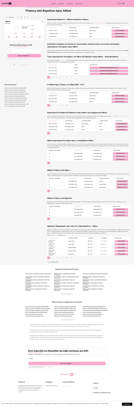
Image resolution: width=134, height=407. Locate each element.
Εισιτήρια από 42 (120, 156)
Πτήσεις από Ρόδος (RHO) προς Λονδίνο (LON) (14, 102)
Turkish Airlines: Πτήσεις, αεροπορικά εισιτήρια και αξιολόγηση (37, 277)
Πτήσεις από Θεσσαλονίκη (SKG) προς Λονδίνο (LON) (16, 104)
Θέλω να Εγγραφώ (23, 55)
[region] (67, 404)
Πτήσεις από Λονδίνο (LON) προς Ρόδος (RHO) (14, 90)
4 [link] (57, 77)
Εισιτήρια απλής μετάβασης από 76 (108, 73)
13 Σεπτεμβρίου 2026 (53, 33)
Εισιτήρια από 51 (120, 159)
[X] (21, 17)
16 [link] (66, 105)
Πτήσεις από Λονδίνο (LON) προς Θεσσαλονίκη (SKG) (16, 94)
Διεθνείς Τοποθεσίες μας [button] (102, 392)
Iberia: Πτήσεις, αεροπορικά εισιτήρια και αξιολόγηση (38, 273)
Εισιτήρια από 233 (119, 36)
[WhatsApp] (27, 17)
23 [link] (66, 257)
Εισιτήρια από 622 (122, 184)
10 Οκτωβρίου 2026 (53, 129)
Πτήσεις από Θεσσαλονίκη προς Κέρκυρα (63, 312)
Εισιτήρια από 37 (120, 153)
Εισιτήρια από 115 (121, 129)
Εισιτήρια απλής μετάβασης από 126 (108, 67)
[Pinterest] (24, 17)
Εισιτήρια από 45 (120, 212)
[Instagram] (67, 386)
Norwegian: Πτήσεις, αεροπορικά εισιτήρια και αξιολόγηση (94, 277)
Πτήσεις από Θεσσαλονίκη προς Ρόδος (92, 316)
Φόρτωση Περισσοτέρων (66, 293)
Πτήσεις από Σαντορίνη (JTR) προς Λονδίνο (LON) (15, 98)
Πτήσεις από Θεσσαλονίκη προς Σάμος (63, 316)
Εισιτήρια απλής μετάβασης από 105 (108, 70)
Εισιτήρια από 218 (119, 101)
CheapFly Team (54, 262)
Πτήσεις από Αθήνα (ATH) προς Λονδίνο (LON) (14, 106)
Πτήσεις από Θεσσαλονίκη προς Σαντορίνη (64, 314)
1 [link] (48, 77)
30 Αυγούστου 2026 (53, 70)
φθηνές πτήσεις (62, 60)
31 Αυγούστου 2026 (53, 73)
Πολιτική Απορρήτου (27, 59)
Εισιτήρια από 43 (120, 209)
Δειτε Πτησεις (121, 241)
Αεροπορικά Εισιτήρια (30, 7)
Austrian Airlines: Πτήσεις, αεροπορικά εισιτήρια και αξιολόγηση (66, 277)
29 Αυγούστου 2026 (53, 30)
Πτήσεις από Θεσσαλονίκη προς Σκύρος (92, 312)
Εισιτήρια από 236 (122, 181)
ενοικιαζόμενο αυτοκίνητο (123, 116)
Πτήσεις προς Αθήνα (39, 7)
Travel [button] (96, 388)
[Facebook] (18, 17)
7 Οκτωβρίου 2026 (52, 36)
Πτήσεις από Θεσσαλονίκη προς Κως (34, 314)
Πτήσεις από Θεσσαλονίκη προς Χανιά (34, 316)
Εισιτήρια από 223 (122, 187)
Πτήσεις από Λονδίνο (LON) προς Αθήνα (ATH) (14, 96)
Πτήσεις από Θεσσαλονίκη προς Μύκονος (92, 314)
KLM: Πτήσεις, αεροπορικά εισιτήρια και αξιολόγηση (95, 273)
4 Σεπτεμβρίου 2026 (53, 101)
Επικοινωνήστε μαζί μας (51, 385)
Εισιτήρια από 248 (119, 95)
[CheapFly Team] (48, 262)
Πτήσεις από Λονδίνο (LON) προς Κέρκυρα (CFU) (15, 92)
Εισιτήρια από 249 (119, 33)
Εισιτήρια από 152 (121, 126)
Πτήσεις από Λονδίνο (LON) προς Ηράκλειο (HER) (15, 88)
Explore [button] (96, 383)
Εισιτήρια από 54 (120, 215)
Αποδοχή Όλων (127, 404)
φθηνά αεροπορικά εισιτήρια (99, 23)
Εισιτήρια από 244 (119, 98)
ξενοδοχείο (113, 116)
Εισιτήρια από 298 (119, 30)
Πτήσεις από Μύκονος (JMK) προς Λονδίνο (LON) (15, 100)
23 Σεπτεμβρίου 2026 (53, 126)
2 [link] (51, 77)
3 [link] (54, 77)
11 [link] (66, 77)
